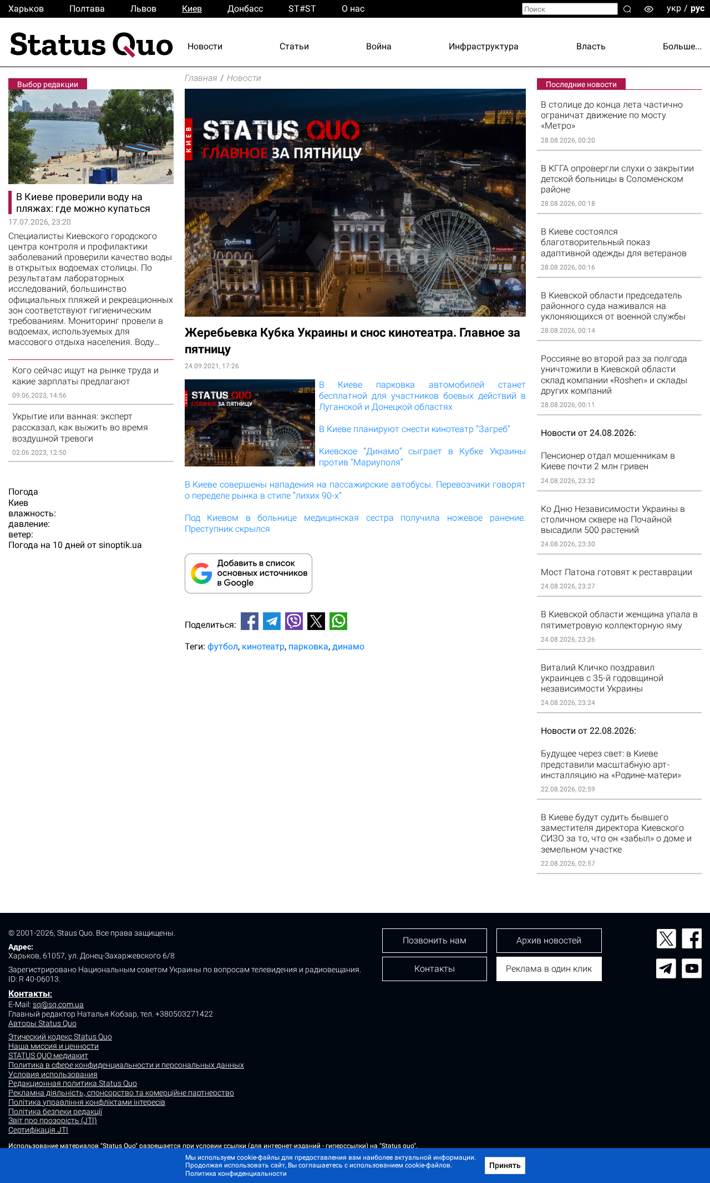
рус (697, 8)
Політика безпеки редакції (55, 1111)
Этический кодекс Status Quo (60, 1036)
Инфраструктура (484, 46)
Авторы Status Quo (42, 1023)
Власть (591, 46)
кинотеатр (263, 646)
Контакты (29, 993)
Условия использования (53, 1074)
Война (379, 46)
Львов (143, 8)
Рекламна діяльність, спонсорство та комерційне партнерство (121, 1092)
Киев (192, 8)
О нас (353, 8)
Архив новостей (548, 940)
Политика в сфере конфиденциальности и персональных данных (126, 1064)
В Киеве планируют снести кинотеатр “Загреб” (414, 429)
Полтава (87, 8)
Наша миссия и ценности (53, 1046)
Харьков (26, 8)
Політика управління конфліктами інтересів (86, 1102)
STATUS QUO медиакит (48, 1055)
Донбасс (245, 8)
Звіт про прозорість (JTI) (52, 1120)
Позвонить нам (434, 940)
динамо (348, 646)
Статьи (294, 46)
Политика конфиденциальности (236, 1173)
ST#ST (302, 8)
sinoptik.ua (120, 545)
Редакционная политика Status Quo (72, 1083)
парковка (308, 646)
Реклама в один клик (549, 968)
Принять (505, 1165)
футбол (222, 646)
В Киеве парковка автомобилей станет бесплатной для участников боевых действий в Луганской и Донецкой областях (422, 395)
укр (674, 8)
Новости (204, 46)
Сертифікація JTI (38, 1129)
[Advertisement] (355, 697)
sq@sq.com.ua (58, 1004)
